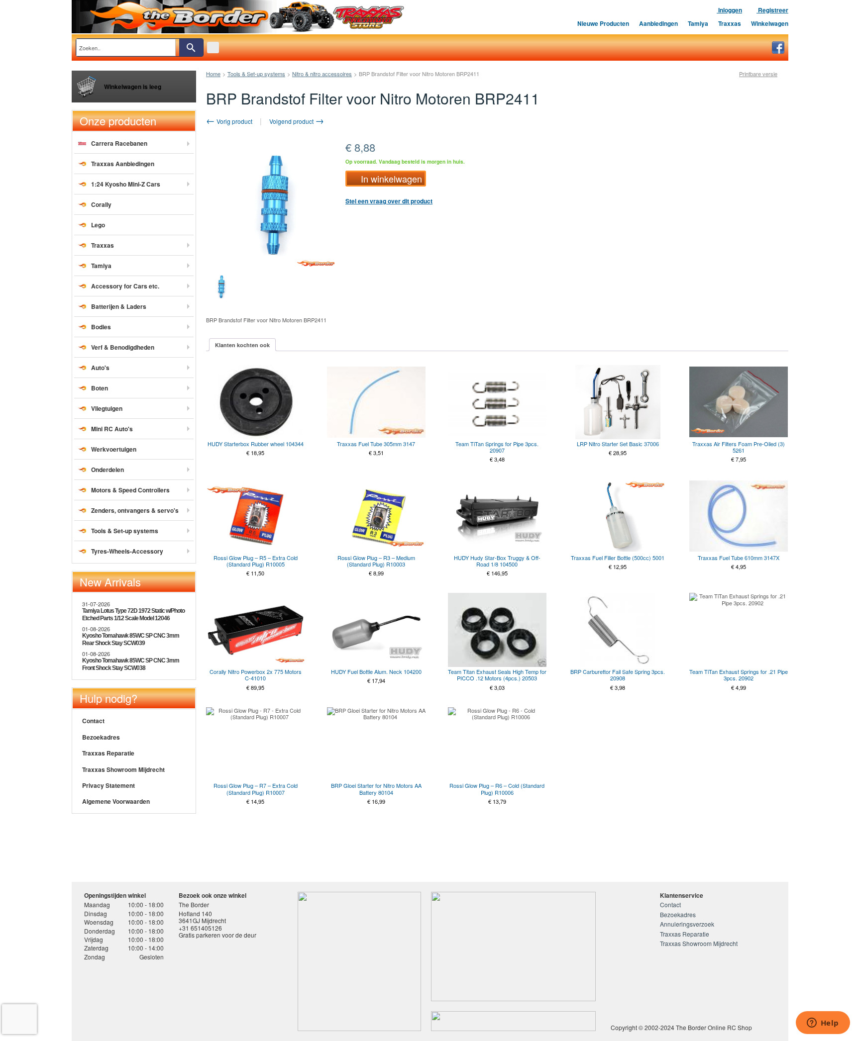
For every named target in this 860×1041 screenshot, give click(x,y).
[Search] (191, 47)
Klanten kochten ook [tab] (242, 345)
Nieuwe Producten (603, 23)
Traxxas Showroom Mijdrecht (123, 769)
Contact (93, 720)
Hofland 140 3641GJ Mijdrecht (202, 917)
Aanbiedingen (658, 23)
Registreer (772, 9)
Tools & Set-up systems (256, 74)
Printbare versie (758, 74)
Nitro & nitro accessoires (322, 74)
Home (213, 74)
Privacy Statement (108, 785)
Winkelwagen (769, 23)
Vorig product (233, 121)
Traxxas (729, 23)
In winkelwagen (391, 178)
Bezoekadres (101, 737)
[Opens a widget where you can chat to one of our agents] (822, 1023)
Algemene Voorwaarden (116, 801)
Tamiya (698, 23)
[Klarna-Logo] (164, 998)
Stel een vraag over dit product (388, 200)
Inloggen (729, 9)
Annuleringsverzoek (687, 924)
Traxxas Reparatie (108, 753)
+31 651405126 (200, 928)
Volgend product (292, 121)
